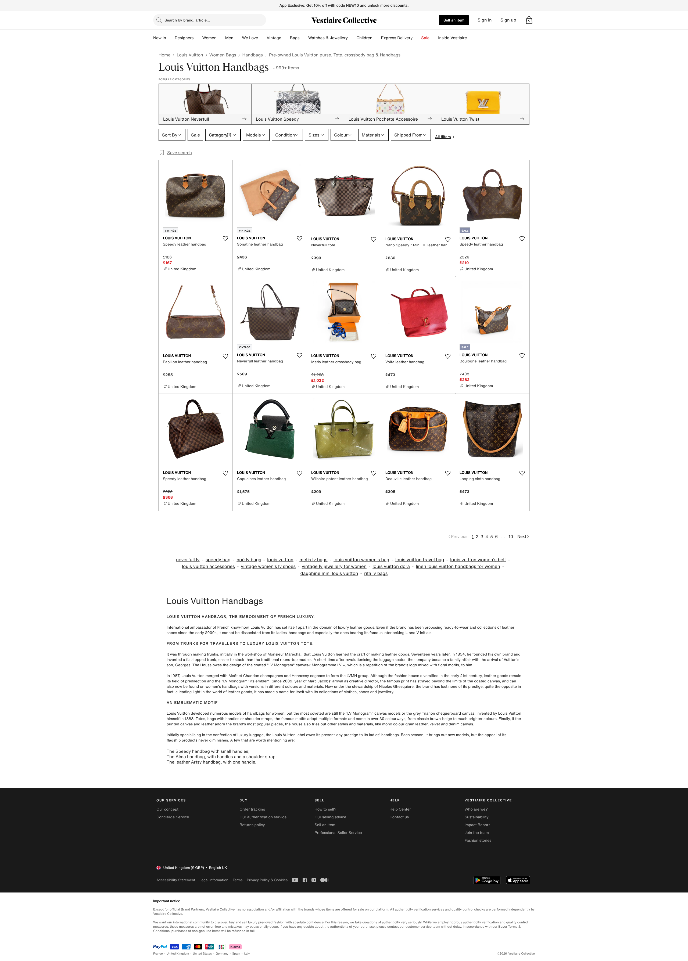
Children (364, 38)
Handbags (252, 55)
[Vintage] (286, 38)
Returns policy (252, 825)
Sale (425, 38)
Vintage (274, 38)
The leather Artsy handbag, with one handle (211, 762)
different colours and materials (296, 686)
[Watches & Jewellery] (352, 38)
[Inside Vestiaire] (471, 38)
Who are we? (476, 809)
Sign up (508, 20)
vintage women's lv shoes (268, 566)
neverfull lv (188, 559)
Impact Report (477, 825)
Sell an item (453, 20)
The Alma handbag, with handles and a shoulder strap (221, 756)
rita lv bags (376, 573)
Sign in (485, 20)
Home (164, 55)
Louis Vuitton (190, 55)
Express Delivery (397, 38)
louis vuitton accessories (208, 566)
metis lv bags (313, 559)
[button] (529, 20)
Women (209, 38)
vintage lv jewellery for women (334, 566)
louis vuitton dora (391, 566)
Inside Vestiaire (452, 38)
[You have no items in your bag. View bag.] (529, 20)
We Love (250, 38)
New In (159, 38)
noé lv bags (248, 559)
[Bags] (304, 38)
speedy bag (218, 559)
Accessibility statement (175, 880)
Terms (237, 880)
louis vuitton (280, 559)
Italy (247, 954)
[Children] (377, 38)
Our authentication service (262, 817)
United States (202, 954)
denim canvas (461, 724)
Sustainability (477, 817)
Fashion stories (478, 840)
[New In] (170, 38)
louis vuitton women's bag (361, 559)
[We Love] (262, 38)
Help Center (400, 809)
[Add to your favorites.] (225, 238)
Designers (184, 38)
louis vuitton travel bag (419, 559)
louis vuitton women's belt (478, 559)
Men (229, 38)
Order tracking (252, 809)
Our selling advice (330, 817)
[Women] (221, 38)
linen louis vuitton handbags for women (458, 566)
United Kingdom (178, 954)
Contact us (399, 817)
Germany (222, 954)
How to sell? (325, 809)
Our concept (167, 809)
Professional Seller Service (338, 833)
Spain (236, 954)
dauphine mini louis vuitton (329, 573)
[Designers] (198, 38)
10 (510, 536)
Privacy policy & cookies (267, 880)
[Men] (237, 38)
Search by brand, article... (187, 20)
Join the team (477, 833)
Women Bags (222, 55)
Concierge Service (172, 817)
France (158, 954)
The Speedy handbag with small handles (207, 751)
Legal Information (213, 880)
